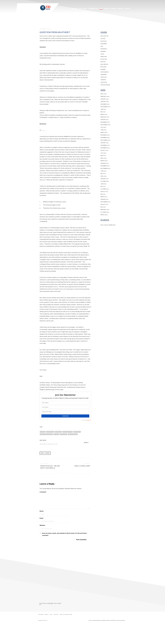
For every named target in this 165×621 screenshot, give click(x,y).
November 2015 (105, 137)
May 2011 (103, 194)
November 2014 (105, 147)
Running (103, 69)
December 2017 (105, 104)
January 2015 (105, 142)
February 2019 (105, 96)
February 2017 (105, 117)
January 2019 (105, 99)
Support (120, 8)
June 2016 (103, 129)
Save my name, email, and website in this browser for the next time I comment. (64, 534)
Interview (104, 48)
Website (42, 525)
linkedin (43, 607)
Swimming (104, 74)
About (85, 8)
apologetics (104, 36)
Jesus (102, 54)
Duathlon (104, 41)
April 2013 (104, 176)
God (80, 8)
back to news (45, 453)
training (103, 79)
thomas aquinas (73, 434)
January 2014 (105, 163)
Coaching (74, 8)
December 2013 (105, 165)
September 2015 (105, 140)
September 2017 (105, 106)
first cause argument (46, 434)
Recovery (103, 66)
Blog (101, 8)
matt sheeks (63, 434)
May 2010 (103, 207)
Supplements (105, 72)
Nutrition (104, 59)
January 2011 (104, 199)
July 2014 (103, 153)
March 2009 (104, 214)
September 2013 (105, 168)
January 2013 (105, 178)
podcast (103, 61)
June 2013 (103, 171)
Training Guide (93, 8)
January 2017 (104, 119)
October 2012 (105, 181)
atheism (43, 431)
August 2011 (104, 191)
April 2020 (104, 93)
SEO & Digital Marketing (108, 225)
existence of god (67, 431)
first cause (77, 431)
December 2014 (105, 145)
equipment (104, 43)
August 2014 (104, 150)
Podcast (107, 8)
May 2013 (103, 173)
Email (42, 518)
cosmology (58, 431)
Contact (127, 8)
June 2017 (103, 109)
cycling (103, 38)
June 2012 (103, 183)
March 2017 (104, 114)
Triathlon (104, 82)
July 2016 (103, 127)
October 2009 (105, 212)
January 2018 (105, 101)
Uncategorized (105, 84)
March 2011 (104, 196)
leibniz (56, 434)
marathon (104, 56)
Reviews (113, 8)
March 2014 (104, 160)
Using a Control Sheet (82, 466)
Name (42, 511)
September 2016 (105, 124)
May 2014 (103, 155)
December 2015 (105, 135)
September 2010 (105, 201)
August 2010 (104, 204)
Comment (43, 492)
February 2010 (105, 209)
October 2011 (105, 189)
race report (104, 64)
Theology (104, 77)
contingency (50, 431)
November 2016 (105, 122)
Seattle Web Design (66, 614)
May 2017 (103, 111)
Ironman (103, 51)
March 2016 (104, 132)
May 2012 (103, 186)
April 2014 (104, 158)
